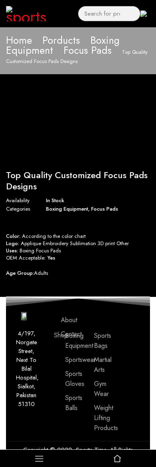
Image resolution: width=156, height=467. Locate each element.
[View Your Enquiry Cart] (145, 13)
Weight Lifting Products (106, 417)
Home (19, 40)
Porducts (61, 40)
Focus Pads (88, 50)
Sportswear (80, 359)
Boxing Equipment (67, 209)
